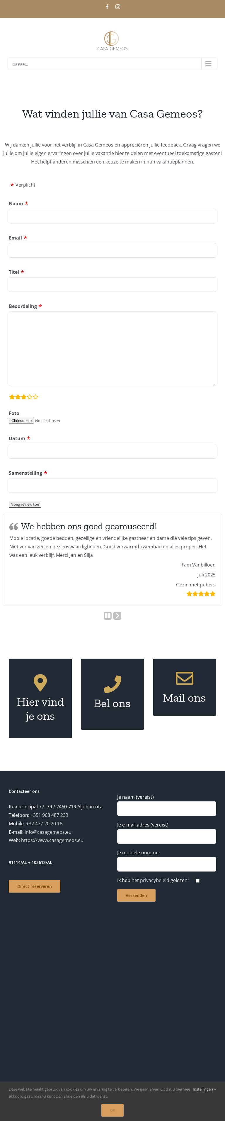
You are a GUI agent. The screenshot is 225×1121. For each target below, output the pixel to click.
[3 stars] (24, 398)
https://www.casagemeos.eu (52, 840)
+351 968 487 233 (49, 815)
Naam (16, 203)
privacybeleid (154, 880)
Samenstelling (25, 473)
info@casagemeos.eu (48, 832)
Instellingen (203, 1089)
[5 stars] (35, 398)
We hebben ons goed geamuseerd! (89, 526)
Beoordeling (23, 306)
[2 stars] (18, 398)
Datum (17, 438)
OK (112, 1110)
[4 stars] (30, 398)
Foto (14, 413)
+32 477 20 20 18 (44, 823)
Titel (14, 272)
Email (15, 238)
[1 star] (12, 398)
